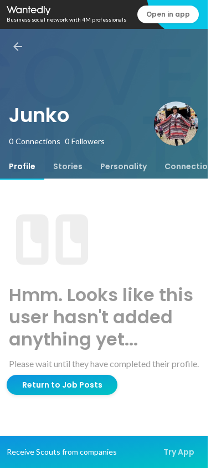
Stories (68, 166)
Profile (22, 166)
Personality (123, 166)
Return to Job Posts (62, 384)
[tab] (22, 166)
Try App (178, 451)
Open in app (168, 14)
